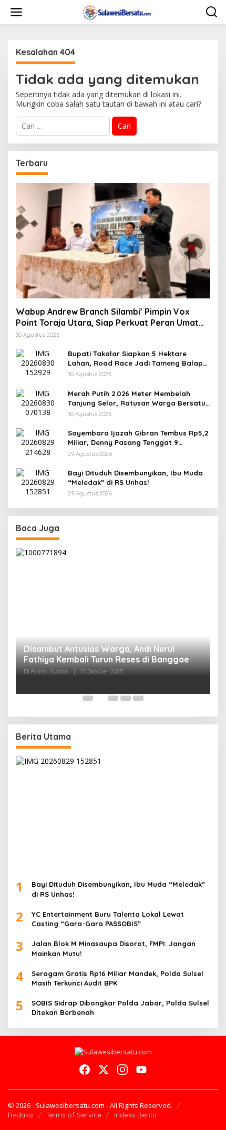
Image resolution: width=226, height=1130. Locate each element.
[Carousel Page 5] (138, 698)
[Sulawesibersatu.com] (115, 11)
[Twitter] (103, 1069)
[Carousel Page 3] (113, 698)
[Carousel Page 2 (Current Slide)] (100, 698)
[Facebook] (84, 1069)
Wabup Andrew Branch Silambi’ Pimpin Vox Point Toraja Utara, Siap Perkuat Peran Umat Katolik (107, 317)
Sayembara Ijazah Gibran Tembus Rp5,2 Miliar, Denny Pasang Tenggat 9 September (138, 438)
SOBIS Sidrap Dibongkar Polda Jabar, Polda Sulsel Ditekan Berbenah (120, 1008)
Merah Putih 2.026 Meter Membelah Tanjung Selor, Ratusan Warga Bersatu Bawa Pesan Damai (137, 398)
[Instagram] (122, 1069)
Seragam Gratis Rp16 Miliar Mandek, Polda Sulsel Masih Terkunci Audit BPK (117, 978)
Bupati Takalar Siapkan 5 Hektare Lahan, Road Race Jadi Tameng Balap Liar (135, 358)
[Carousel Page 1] (88, 698)
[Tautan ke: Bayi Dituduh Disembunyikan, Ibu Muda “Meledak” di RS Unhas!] (38, 481)
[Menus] (16, 12)
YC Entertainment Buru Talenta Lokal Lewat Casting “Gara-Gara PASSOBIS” (108, 919)
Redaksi (21, 1115)
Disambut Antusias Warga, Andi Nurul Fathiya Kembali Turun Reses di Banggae (106, 654)
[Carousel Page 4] (125, 698)
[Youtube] (141, 1069)
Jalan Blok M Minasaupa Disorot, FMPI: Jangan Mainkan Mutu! (114, 948)
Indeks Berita (135, 1115)
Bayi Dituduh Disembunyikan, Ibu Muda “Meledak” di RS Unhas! (135, 477)
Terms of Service (73, 1115)
